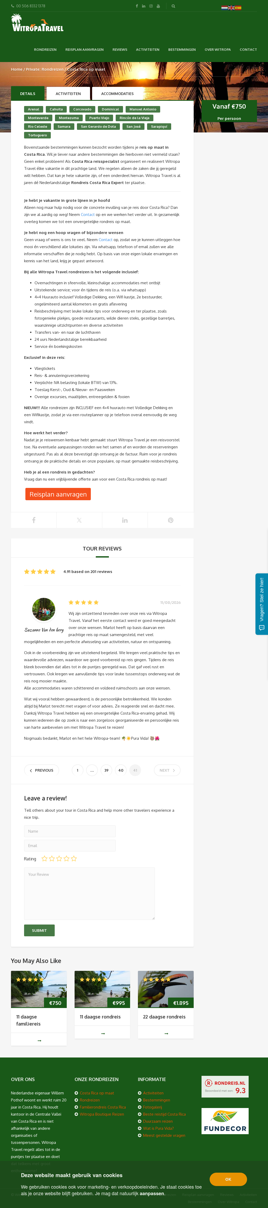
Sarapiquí (159, 126)
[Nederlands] (224, 7)
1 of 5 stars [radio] (44, 858)
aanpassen (152, 1193)
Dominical (110, 109)
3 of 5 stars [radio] (59, 858)
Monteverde (38, 118)
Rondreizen (45, 49)
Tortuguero (37, 135)
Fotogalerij (152, 1107)
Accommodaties (117, 93)
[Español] (238, 7)
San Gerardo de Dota (98, 126)
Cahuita (56, 109)
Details (27, 93)
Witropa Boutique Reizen (102, 1114)
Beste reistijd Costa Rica (164, 1114)
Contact (248, 49)
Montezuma (69, 118)
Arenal (33, 109)
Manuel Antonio (143, 109)
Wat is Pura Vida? (158, 1128)
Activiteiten (147, 49)
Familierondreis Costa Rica (103, 1107)
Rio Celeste (37, 126)
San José (133, 126)
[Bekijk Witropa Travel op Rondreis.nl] (225, 1086)
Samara (64, 126)
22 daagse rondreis (164, 1017)
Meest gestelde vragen (164, 1135)
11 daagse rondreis (100, 1017)
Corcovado (82, 109)
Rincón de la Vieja (134, 118)
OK (228, 1179)
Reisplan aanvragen (84, 49)
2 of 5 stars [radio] (52, 858)
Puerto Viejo (99, 118)
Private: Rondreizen (45, 69)
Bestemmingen (182, 49)
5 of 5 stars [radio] (74, 858)
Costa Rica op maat (97, 1092)
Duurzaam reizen (158, 1121)
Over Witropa (218, 49)
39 (106, 770)
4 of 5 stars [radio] (66, 858)
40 (120, 770)
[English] (231, 7)
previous (44, 770)
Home (17, 69)
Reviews (120, 49)
